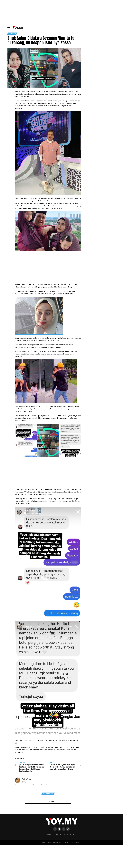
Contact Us (73, 834)
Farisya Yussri (27, 779)
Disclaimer (49, 834)
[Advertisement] (61, 12)
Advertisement (64, 834)
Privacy (56, 834)
